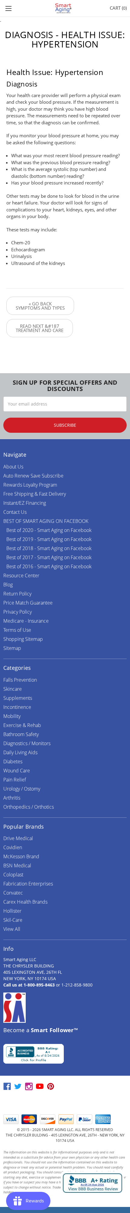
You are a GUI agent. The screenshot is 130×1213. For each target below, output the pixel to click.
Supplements (17, 698)
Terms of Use (17, 630)
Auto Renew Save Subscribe (33, 475)
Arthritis (11, 797)
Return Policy (17, 593)
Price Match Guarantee (28, 602)
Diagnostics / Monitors (26, 743)
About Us (13, 466)
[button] (65, 1102)
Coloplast (13, 874)
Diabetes (12, 761)
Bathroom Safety (21, 734)
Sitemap (12, 648)
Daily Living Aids (20, 752)
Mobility (12, 716)
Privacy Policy (17, 611)
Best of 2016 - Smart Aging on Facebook (49, 566)
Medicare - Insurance (26, 621)
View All (11, 929)
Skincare (12, 689)
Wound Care (16, 770)
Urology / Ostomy (21, 788)
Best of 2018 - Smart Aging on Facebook (49, 548)
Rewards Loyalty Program (30, 484)
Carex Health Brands (25, 901)
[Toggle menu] (8, 8)
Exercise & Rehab (22, 725)
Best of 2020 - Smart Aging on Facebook (49, 530)
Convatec (13, 892)
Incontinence (17, 707)
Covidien (12, 847)
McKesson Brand (21, 856)
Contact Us (15, 512)
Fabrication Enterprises (28, 883)
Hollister (12, 911)
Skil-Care (12, 920)
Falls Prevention (20, 680)
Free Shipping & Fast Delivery (34, 494)
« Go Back (40, 306)
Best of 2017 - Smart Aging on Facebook (49, 557)
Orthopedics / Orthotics (28, 807)
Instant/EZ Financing (24, 503)
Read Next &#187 (39, 328)
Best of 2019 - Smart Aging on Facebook (49, 539)
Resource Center (21, 575)
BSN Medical (17, 865)
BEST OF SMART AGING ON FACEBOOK (45, 521)
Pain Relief (14, 779)
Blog (8, 584)
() (118, 8)
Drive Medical (18, 838)
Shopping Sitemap (23, 639)
